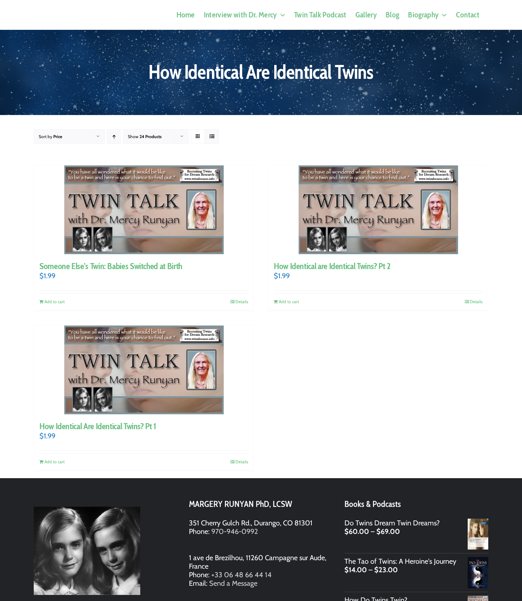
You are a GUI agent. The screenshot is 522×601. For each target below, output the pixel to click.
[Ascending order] (114, 136)
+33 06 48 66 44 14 (241, 574)
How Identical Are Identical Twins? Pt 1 (97, 426)
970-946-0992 (234, 531)
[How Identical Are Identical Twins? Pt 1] (144, 370)
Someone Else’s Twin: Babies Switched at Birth (110, 266)
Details (241, 301)
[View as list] (212, 136)
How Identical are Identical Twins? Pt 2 (332, 266)
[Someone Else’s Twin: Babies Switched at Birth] (144, 209)
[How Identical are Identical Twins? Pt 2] (378, 209)
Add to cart (54, 301)
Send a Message (233, 583)
